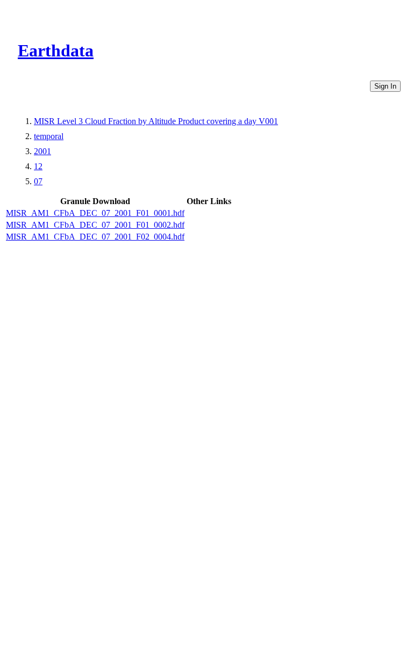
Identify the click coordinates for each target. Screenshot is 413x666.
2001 (42, 151)
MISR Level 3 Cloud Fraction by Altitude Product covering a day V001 (156, 121)
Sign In (385, 86)
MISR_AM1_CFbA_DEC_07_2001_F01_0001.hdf (95, 213)
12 (38, 166)
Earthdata (56, 50)
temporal (48, 136)
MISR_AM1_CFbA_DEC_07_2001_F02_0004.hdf (95, 236)
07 (38, 181)
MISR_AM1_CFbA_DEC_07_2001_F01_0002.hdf (95, 224)
